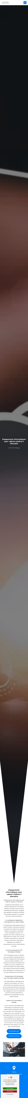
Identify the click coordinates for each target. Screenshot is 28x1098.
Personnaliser (10, 1094)
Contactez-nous (14, 1036)
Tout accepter (10, 1088)
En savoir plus (14, 1031)
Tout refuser (10, 1091)
